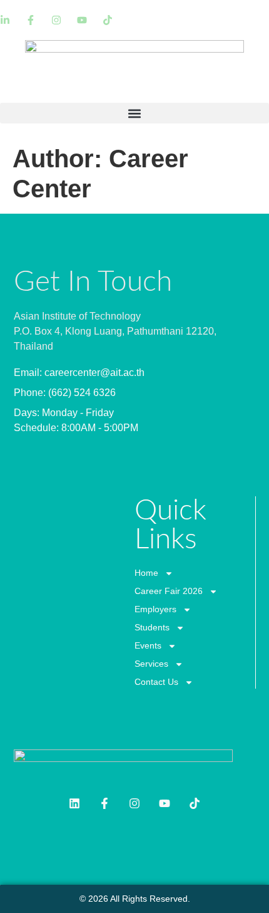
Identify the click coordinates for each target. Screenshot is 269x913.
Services (151, 664)
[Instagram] (134, 803)
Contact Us (156, 682)
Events (147, 645)
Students (152, 627)
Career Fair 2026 (168, 591)
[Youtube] (164, 803)
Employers (155, 609)
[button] (134, 113)
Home (146, 573)
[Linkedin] (74, 803)
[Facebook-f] (104, 803)
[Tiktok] (194, 803)
